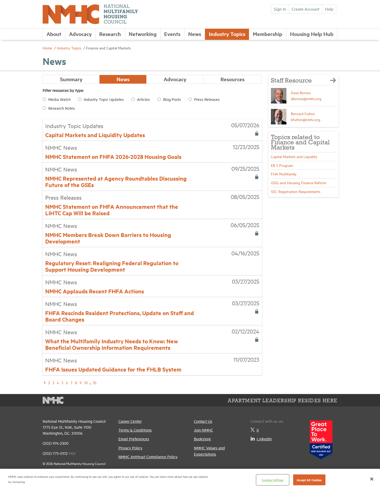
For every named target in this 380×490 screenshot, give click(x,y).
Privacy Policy (130, 447)
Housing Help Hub (311, 33)
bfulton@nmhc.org (305, 119)
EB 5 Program (282, 165)
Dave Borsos (301, 92)
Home (48, 47)
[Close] (371, 479)
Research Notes (61, 108)
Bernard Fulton (303, 113)
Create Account (306, 9)
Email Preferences (133, 438)
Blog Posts (172, 99)
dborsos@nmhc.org (306, 98)
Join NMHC (203, 429)
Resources (233, 79)
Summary (71, 79)
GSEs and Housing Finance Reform (298, 182)
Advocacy (80, 33)
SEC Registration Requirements (295, 191)
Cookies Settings (272, 480)
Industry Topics (227, 33)
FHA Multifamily (284, 173)
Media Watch (59, 99)
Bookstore (202, 438)
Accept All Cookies (309, 480)
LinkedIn (264, 438)
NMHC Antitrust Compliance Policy (148, 456)
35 (94, 382)
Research (110, 33)
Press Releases (207, 99)
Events (172, 33)
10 (86, 382)
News (194, 33)
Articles (143, 99)
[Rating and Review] (321, 437)
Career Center (130, 421)
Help (329, 9)
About (54, 33)
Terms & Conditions (135, 429)
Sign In (280, 9)
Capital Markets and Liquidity (294, 156)
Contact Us (203, 421)
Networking (143, 33)
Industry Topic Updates (104, 99)
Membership (267, 33)
